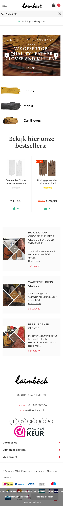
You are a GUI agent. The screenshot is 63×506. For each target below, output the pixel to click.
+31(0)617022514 (37, 405)
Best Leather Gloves (38, 326)
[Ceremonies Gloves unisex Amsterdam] (16, 168)
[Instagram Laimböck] (22, 421)
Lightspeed (39, 471)
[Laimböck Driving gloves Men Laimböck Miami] (47, 168)
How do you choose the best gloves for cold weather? (41, 238)
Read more (34, 261)
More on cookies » (32, 502)
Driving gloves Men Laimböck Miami (47, 182)
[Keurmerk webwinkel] (29, 431)
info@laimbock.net (34, 410)
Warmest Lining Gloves (40, 284)
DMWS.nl (7, 477)
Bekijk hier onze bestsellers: (31, 142)
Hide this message (44, 497)
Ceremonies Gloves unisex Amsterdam (16, 182)
